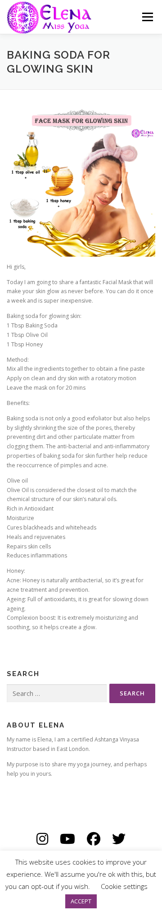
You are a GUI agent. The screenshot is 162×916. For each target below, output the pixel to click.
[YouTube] (67, 838)
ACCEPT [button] (81, 901)
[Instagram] (42, 838)
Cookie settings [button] (124, 886)
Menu (147, 17)
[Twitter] (119, 838)
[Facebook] (93, 838)
